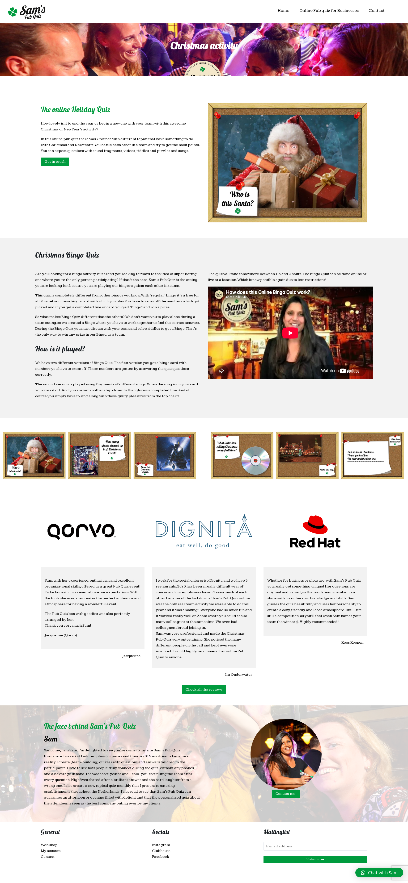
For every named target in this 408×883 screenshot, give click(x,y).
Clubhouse (161, 851)
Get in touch (55, 161)
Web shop (49, 845)
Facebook (160, 856)
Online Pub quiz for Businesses (329, 10)
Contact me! (286, 793)
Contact (377, 10)
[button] (379, 872)
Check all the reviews (204, 689)
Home (283, 10)
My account (51, 851)
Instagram (161, 845)
